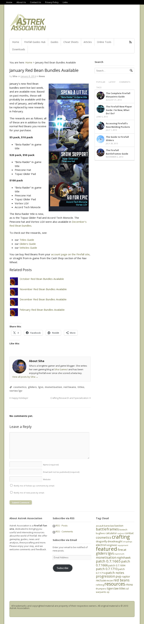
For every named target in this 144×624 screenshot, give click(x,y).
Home (9, 2)
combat (129, 533)
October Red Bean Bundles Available (42, 279)
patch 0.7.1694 (116, 565)
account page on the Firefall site (70, 254)
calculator (111, 533)
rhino (129, 584)
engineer (112, 545)
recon (109, 580)
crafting (121, 536)
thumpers (101, 588)
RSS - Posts (61, 525)
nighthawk (124, 558)
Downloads (18, 49)
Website (47, 479)
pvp (118, 576)
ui (127, 588)
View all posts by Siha (25, 376)
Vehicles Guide (28, 247)
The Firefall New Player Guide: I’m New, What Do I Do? (119, 110)
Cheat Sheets (70, 42)
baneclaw (109, 525)
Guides (54, 42)
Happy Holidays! (19, 398)
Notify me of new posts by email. (29, 492)
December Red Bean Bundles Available (43, 299)
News (42, 76)
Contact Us (35, 2)
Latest (112, 82)
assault (99, 525)
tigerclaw (113, 588)
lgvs (40, 387)
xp (108, 592)
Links (65, 2)
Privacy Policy (51, 2)
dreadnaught (115, 541)
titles (80, 387)
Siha (14, 76)
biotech (123, 529)
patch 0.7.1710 (106, 569)
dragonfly (101, 541)
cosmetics (20, 387)
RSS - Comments (64, 531)
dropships (127, 541)
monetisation (53, 387)
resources (114, 584)
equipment (123, 545)
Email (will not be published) (61, 472)
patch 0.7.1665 (108, 561)
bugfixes (100, 533)
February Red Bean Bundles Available (42, 309)
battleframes (107, 529)
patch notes (115, 573)
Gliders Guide (27, 243)
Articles (88, 42)
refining (100, 584)
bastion (118, 525)
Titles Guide (26, 239)
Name (51, 464)
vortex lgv (15, 390)
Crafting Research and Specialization (69, 398)
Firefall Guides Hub (34, 42)
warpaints (101, 592)
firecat (122, 550)
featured (106, 548)
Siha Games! (61, 369)
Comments (124, 82)
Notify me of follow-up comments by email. (34, 485)
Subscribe (62, 568)
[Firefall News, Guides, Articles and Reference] (27, 29)
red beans (69, 387)
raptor (126, 576)
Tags (98, 87)
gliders (32, 387)
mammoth (119, 554)
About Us (21, 2)
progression (105, 576)
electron (101, 545)
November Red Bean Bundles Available (43, 289)
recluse (101, 580)
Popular (100, 82)
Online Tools (104, 42)
